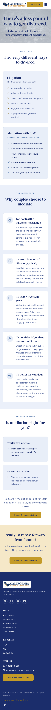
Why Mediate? (9, 627)
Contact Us (35, 4)
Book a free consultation (25, 515)
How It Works (8, 615)
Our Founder (8, 631)
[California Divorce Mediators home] (15, 4)
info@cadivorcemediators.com (20, 670)
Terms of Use (8, 700)
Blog (4, 649)
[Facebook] (5, 601)
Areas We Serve (10, 623)
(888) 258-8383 (13, 666)
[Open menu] (45, 4)
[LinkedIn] (24, 601)
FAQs (5, 645)
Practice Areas (9, 619)
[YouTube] (18, 601)
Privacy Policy (22, 700)
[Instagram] (11, 601)
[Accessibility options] (5, 704)
